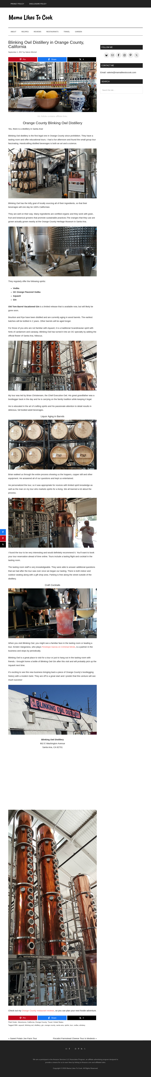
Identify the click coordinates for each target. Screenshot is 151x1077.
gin (42, 1025)
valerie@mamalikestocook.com (121, 72)
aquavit (21, 1025)
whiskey (82, 1025)
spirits (67, 1025)
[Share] (3, 532)
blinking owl (29, 1025)
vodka (76, 1025)
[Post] (3, 545)
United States (58, 1022)
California (30, 1022)
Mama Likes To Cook (30, 17)
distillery (37, 1025)
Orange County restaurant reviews (38, 1010)
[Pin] (3, 538)
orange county (50, 1025)
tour (71, 1025)
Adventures (22, 1022)
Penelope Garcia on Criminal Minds (58, 647)
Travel (50, 1022)
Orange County (41, 1022)
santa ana (60, 1025)
